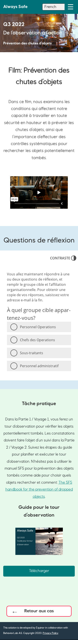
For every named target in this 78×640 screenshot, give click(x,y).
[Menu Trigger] (70, 7)
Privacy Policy (50, 633)
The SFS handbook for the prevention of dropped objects (39, 490)
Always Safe (15, 7)
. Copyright (28, 633)
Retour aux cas (39, 611)
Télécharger (39, 571)
